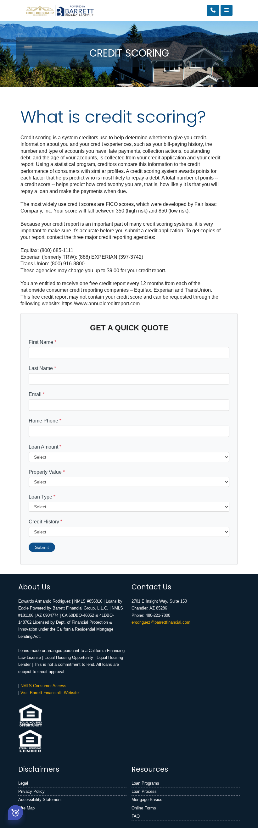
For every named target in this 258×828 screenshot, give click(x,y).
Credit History (45, 521)
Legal (23, 783)
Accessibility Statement (40, 799)
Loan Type (42, 497)
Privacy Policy (31, 791)
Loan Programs (145, 783)
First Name (42, 342)
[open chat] (15, 812)
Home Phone (45, 420)
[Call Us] (213, 10)
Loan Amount (45, 447)
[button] (15, 812)
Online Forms (144, 808)
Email (37, 394)
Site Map (26, 808)
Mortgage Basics (147, 799)
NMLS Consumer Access (43, 685)
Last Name (42, 368)
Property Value (47, 472)
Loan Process (144, 791)
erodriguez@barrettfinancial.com (161, 622)
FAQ (136, 816)
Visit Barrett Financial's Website (49, 692)
